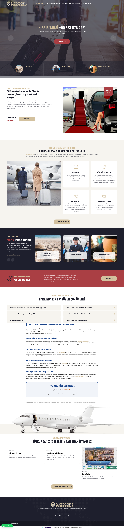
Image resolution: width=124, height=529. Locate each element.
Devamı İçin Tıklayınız (61, 221)
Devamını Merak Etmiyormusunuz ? (62, 486)
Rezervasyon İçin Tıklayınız (13, 255)
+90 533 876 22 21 (62, 39)
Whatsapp (61, 47)
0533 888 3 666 (67, 390)
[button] (11, 38)
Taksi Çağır (26, 118)
